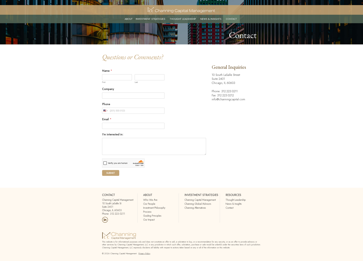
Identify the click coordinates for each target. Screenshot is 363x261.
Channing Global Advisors (197, 204)
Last (136, 82)
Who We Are (150, 200)
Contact (231, 19)
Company (108, 89)
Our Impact (149, 220)
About (129, 19)
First (103, 82)
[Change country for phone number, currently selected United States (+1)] (105, 111)
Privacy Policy (144, 253)
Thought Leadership (183, 19)
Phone (106, 104)
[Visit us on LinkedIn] (105, 220)
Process (147, 212)
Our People (149, 204)
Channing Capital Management (200, 200)
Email (106, 119)
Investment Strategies (150, 19)
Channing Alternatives (195, 208)
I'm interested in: (112, 134)
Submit (110, 173)
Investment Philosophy (154, 208)
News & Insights (210, 19)
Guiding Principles (152, 216)
